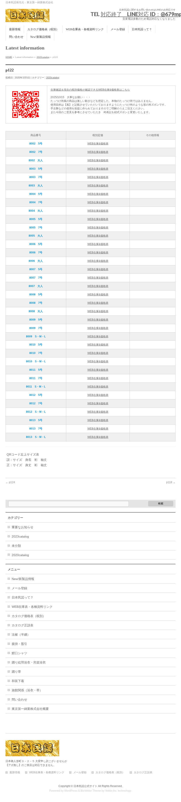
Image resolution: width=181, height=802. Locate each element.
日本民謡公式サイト (85, 786)
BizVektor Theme (91, 790)
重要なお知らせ (22, 527)
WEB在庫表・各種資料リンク (32, 606)
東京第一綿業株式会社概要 (30, 709)
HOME (9, 57)
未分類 (16, 545)
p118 (170, 482)
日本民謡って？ (22, 597)
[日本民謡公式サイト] (28, 17)
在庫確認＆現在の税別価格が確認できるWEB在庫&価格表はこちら (90, 89)
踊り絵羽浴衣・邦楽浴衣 (29, 662)
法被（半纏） (21, 634)
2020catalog (43, 57)
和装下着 (18, 681)
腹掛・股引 (19, 644)
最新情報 (14, 772)
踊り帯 (16, 671)
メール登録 (19, 588)
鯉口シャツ (19, 653)
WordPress (70, 790)
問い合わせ (19, 699)
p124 (10, 482)
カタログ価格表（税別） (29, 616)
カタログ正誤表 (22, 625)
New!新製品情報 (23, 579)
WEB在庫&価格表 (97, 143)
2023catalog (20, 536)
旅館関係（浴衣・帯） (27, 690)
